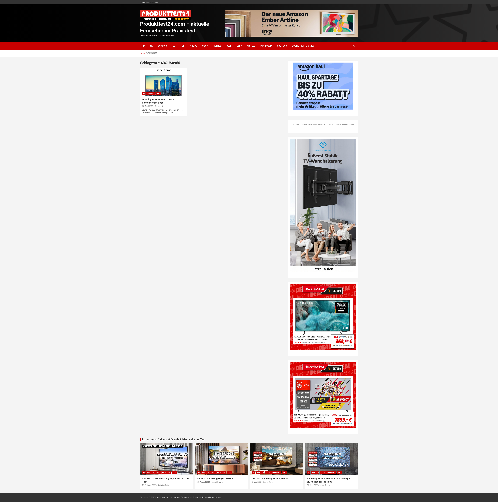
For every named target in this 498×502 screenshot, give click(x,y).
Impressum (266, 46)
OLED (228, 46)
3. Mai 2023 (256, 482)
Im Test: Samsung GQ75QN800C (215, 478)
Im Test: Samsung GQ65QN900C (270, 478)
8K (151, 46)
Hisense (217, 46)
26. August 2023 (203, 482)
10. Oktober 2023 (149, 485)
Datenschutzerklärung (211, 497)
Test (158, 93)
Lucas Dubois (325, 485)
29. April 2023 (312, 485)
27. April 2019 (147, 106)
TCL (182, 46)
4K (144, 46)
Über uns (282, 46)
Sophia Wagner (269, 482)
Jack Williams (217, 482)
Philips (193, 46)
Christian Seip (160, 106)
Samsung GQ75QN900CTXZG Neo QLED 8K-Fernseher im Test (329, 480)
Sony (205, 46)
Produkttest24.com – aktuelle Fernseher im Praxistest (178, 497)
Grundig (150, 93)
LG (174, 46)
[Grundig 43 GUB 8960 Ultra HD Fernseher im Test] (163, 82)
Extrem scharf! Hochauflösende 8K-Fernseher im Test (173, 439)
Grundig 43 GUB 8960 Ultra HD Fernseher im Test (159, 101)
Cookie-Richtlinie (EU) (303, 46)
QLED (239, 46)
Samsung (163, 46)
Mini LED (251, 46)
